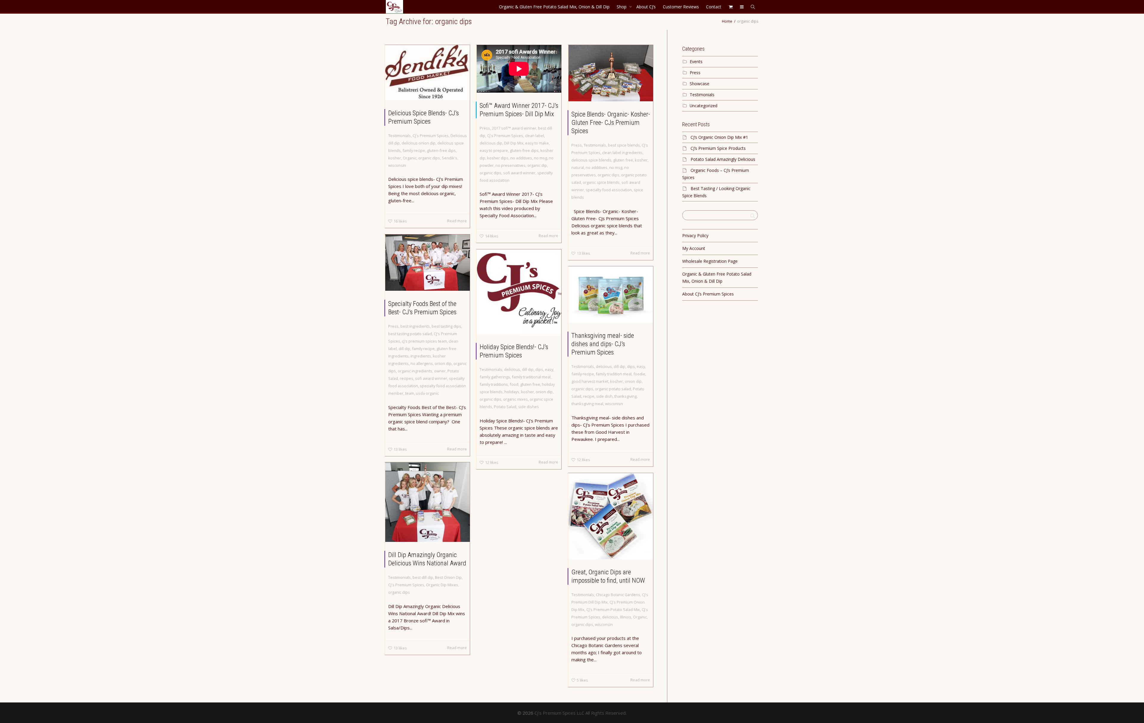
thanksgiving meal (587, 403)
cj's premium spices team (424, 341)
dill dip (404, 348)
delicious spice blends (591, 160)
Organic (409, 158)
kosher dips (498, 158)
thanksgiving (625, 396)
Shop (622, 7)
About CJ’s (646, 7)
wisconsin (397, 165)
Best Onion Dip (448, 577)
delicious (512, 369)
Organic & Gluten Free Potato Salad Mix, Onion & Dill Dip (554, 7)
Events (696, 61)
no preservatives (510, 165)
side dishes (528, 406)
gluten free (623, 160)
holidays (511, 391)
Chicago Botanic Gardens (618, 594)
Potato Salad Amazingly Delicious (723, 159)
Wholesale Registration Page (710, 261)
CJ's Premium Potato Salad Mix (613, 609)
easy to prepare (494, 150)
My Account (693, 248)
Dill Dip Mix (513, 143)
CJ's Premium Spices (431, 135)
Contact (713, 7)
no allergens (422, 363)
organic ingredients (415, 371)
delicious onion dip (419, 143)
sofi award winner (519, 172)
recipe (588, 396)
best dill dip (423, 577)
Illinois (625, 617)
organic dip (537, 165)
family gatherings (495, 377)
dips (539, 369)
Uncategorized (703, 105)
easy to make (537, 143)
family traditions (494, 384)
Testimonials (399, 135)
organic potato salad (613, 388)
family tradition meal (614, 374)
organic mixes (515, 399)
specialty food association (609, 189)
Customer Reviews (681, 7)
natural (577, 167)
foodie (639, 374)
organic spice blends (601, 182)
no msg (540, 158)
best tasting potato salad (410, 333)
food (514, 384)
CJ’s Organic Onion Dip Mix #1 (719, 137)
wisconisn (614, 403)
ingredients (421, 356)
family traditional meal (531, 377)
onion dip (443, 363)
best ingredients (415, 326)
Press (485, 128)
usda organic (427, 393)
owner (440, 371)
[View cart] (730, 6)
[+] (427, 72)
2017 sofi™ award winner (514, 128)
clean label (534, 135)
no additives (521, 158)
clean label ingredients (622, 152)
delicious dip (491, 143)
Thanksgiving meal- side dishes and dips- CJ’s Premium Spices (602, 344)
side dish (604, 396)
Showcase (699, 83)
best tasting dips (446, 326)
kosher (394, 158)
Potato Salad (505, 406)
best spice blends (624, 145)
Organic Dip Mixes (442, 584)
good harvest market (589, 381)
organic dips (429, 158)
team (409, 393)
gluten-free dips (441, 150)
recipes (406, 378)
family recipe (413, 150)
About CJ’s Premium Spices (708, 294)
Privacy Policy (695, 235)
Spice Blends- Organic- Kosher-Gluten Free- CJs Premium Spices (610, 123)
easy (549, 369)
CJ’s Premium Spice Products (718, 148)
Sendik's (449, 158)
